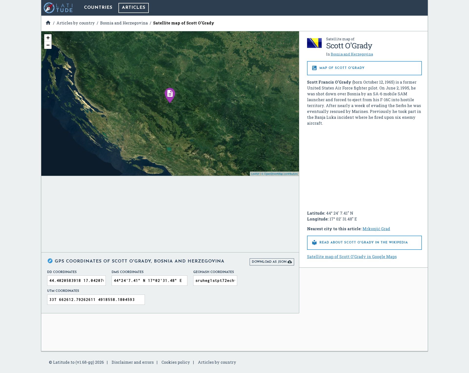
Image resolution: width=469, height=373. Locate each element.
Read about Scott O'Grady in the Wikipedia (359, 242)
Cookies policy (175, 362)
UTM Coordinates (63, 291)
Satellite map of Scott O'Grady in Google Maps (352, 256)
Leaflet (255, 174)
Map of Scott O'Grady (338, 68)
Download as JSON (272, 262)
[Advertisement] (364, 166)
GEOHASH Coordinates (213, 272)
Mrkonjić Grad (376, 228)
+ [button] (48, 38)
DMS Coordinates (128, 272)
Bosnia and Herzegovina (352, 54)
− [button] (48, 45)
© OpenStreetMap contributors (279, 174)
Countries (98, 8)
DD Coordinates (62, 272)
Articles (133, 8)
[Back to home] (58, 8)
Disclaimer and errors (133, 362)
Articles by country (217, 362)
